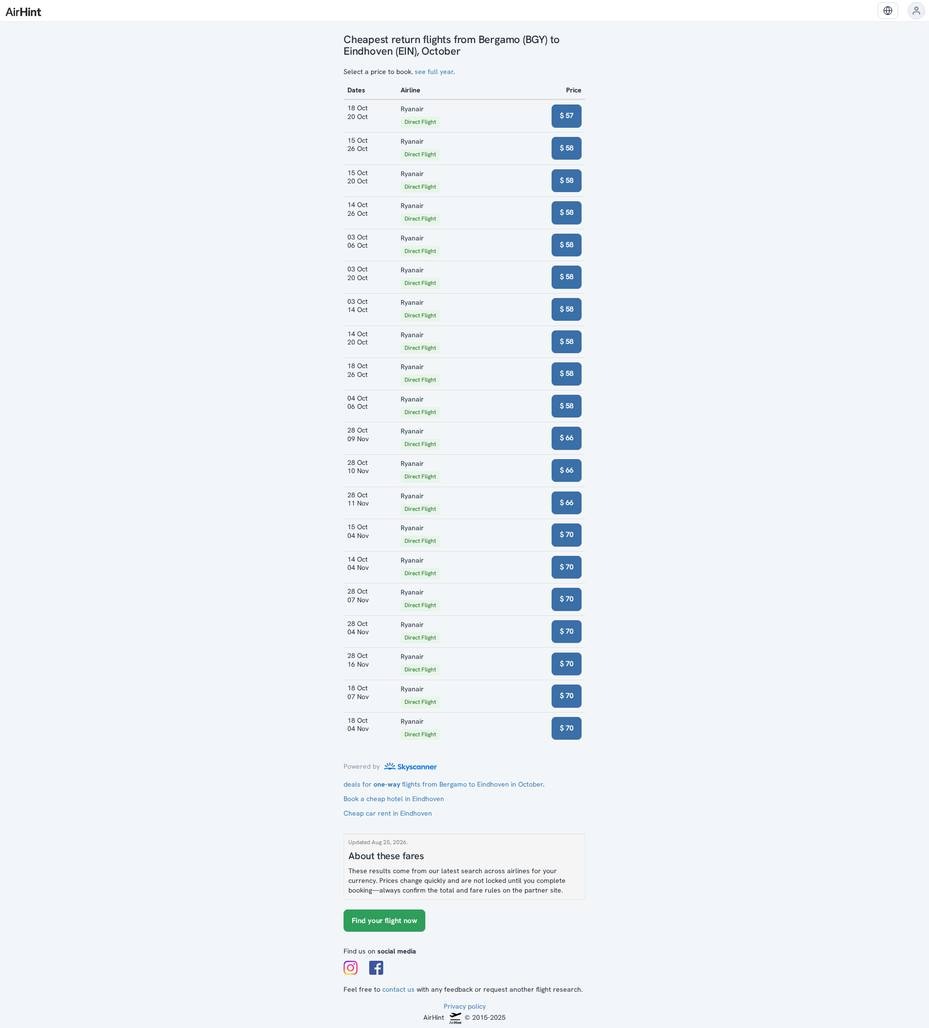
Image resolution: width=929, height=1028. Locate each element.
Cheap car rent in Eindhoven (388, 813)
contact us (398, 989)
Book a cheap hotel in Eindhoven (394, 798)
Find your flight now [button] (384, 920)
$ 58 (566, 148)
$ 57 (566, 115)
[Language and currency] (888, 10)
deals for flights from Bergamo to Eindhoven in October (443, 784)
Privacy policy (465, 1006)
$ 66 (566, 438)
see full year (434, 71)
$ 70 (566, 534)
